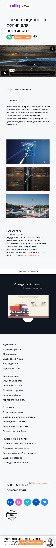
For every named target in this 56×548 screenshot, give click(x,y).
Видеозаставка (11, 376)
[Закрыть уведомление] (53, 537)
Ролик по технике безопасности (19, 444)
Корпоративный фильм (14, 400)
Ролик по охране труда (15, 439)
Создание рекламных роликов (19, 417)
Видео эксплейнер (12, 458)
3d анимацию (30, 255)
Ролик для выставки (13, 412)
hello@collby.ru (16, 490)
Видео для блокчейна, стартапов (20, 453)
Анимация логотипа (13, 386)
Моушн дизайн (10, 364)
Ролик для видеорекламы (16, 463)
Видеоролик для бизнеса (16, 431)
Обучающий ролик (12, 381)
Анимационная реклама (15, 426)
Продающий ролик (13, 395)
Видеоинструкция (12, 349)
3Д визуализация (11, 368)
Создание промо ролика (16, 448)
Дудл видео (9, 407)
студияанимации (26, 6)
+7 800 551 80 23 (17, 485)
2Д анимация (9, 354)
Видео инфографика (13, 390)
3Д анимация (9, 345)
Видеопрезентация (13, 359)
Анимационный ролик (14, 422)
